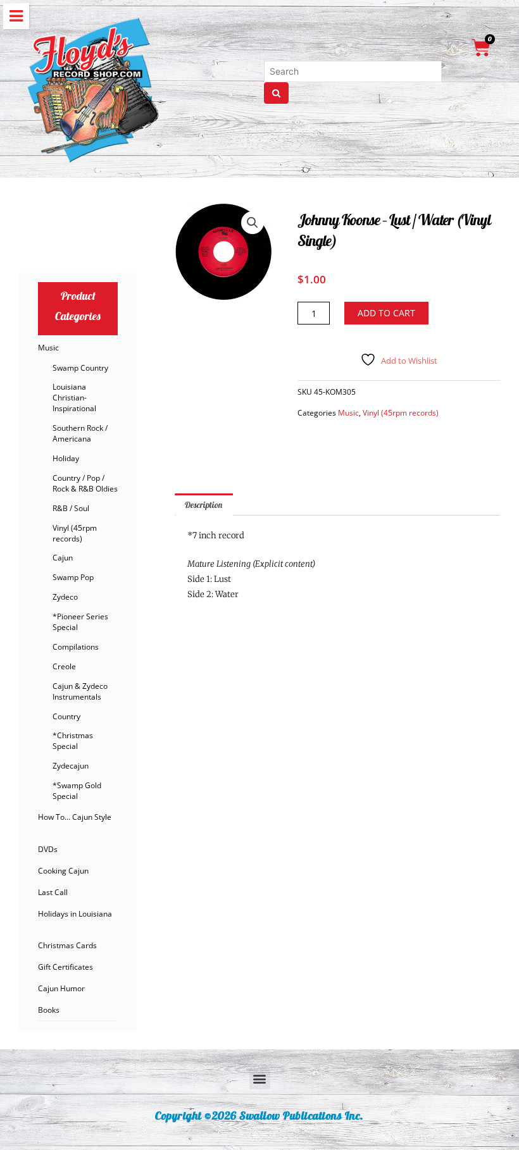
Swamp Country (80, 367)
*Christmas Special (73, 740)
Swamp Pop (73, 577)
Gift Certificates (65, 966)
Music (48, 347)
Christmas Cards (67, 945)
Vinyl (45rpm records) (75, 533)
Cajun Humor (61, 988)
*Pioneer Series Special (80, 622)
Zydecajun (71, 765)
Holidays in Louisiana (75, 913)
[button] (252, 222)
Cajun (63, 557)
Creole (64, 666)
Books (48, 1010)
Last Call (53, 892)
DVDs (48, 849)
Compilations (76, 646)
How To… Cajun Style (74, 817)
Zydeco (65, 596)
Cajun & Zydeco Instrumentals (80, 691)
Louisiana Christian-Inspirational (74, 397)
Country (66, 716)
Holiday (66, 458)
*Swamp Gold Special (77, 790)
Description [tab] (203, 504)
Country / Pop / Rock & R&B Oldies (85, 483)
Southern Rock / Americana (80, 433)
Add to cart (386, 313)
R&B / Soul (71, 508)
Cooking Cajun (63, 870)
